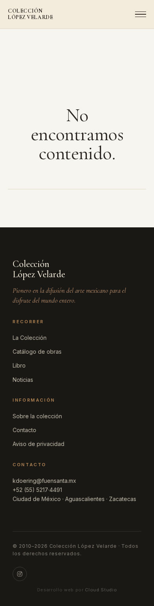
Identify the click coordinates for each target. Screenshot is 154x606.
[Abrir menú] (138, 14)
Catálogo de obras (37, 351)
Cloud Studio (101, 590)
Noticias (23, 379)
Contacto (24, 430)
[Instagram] (20, 574)
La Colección (30, 337)
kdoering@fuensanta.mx (44, 480)
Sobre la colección (37, 416)
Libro (19, 365)
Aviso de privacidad (38, 443)
